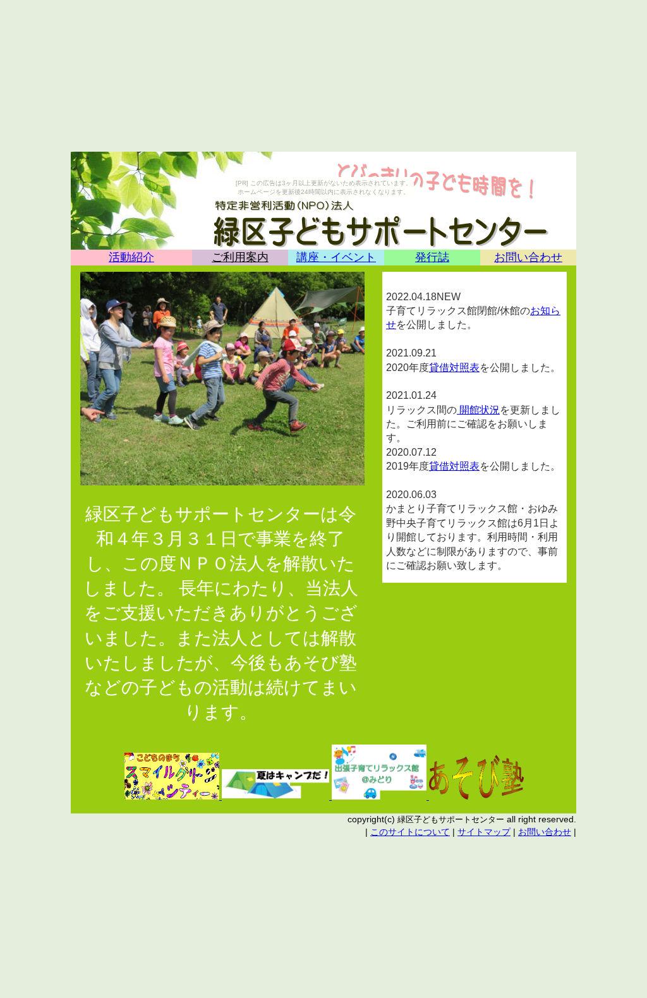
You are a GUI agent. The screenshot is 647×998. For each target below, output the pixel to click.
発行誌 (432, 257)
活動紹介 (131, 257)
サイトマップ (484, 832)
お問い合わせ (528, 257)
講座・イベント (336, 257)
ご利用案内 (240, 257)
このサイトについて (410, 832)
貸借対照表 (454, 367)
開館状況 (478, 410)
